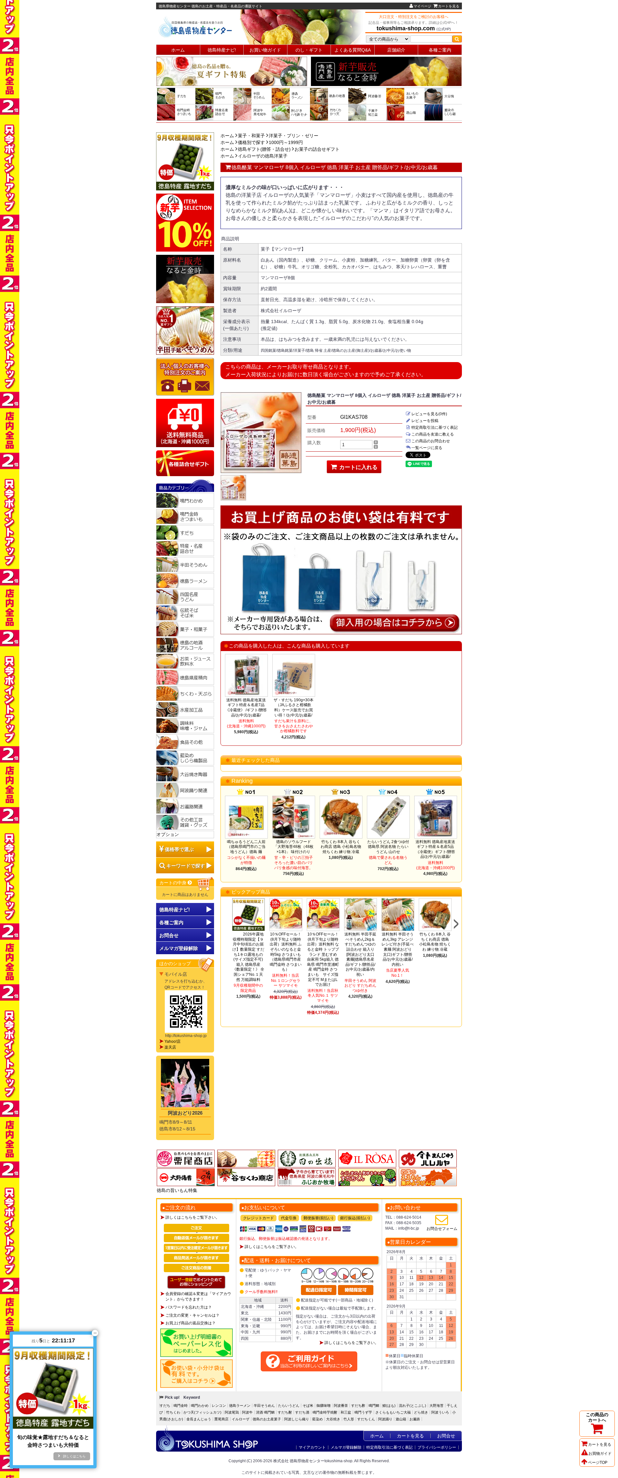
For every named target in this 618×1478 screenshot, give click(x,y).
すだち (165, 1405)
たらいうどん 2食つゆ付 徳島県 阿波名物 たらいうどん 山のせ (388, 847)
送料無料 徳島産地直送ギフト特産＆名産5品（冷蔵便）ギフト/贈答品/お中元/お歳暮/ (435, 849)
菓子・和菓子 (251, 135)
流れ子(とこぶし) (412, 1405)
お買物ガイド (600, 1453)
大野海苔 (436, 1405)
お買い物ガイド (265, 50)
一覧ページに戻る (426, 448)
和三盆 (346, 1412)
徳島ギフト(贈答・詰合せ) (264, 149)
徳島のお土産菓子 (267, 1419)
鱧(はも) (389, 1405)
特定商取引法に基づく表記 (434, 427)
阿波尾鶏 (232, 1412)
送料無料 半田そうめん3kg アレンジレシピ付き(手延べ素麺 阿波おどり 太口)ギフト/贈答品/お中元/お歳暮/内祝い (397, 949)
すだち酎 (285, 1412)
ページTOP (597, 1462)
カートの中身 (173, 882)
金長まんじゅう (198, 1419)
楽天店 (170, 1047)
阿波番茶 (341, 1405)
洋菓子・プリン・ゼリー (293, 135)
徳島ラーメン (239, 1405)
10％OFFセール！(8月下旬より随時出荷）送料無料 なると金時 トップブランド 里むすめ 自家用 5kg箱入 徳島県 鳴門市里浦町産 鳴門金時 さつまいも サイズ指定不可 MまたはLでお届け (323, 959)
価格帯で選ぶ (179, 849)
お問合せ (169, 935)
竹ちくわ (173, 1412)
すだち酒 (302, 1412)
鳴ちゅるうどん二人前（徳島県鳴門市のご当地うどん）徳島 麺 (246, 847)
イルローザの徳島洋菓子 (262, 155)
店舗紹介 (396, 50)
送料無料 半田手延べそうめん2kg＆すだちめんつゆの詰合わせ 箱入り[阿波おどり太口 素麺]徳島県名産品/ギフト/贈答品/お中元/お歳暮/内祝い (360, 954)
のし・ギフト (309, 50)
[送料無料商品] (185, 423)
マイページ (422, 6)
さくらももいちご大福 (393, 1412)
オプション (167, 834)
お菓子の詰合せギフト (317, 149)
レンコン (219, 1405)
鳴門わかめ (200, 1405)
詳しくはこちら (74, 1456)
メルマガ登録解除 (346, 1447)
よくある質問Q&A (352, 50)
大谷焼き (333, 1419)
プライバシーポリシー (436, 1447)
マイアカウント (312, 1447)
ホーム (178, 50)
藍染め (317, 1419)
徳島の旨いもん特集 (177, 1190)
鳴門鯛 (374, 1405)
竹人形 (348, 1419)
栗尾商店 (221, 1419)
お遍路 (414, 1419)
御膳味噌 (323, 1405)
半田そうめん (264, 1405)
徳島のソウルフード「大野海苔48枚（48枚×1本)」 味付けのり (294, 847)
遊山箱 (401, 1419)
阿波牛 (247, 1412)
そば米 (308, 1405)
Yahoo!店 (172, 1041)
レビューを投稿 (424, 420)
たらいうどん (288, 1405)
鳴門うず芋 (363, 1412)
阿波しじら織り (296, 1419)
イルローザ (240, 1419)
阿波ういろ (440, 1412)
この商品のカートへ (597, 1417)
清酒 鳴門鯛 (265, 1412)
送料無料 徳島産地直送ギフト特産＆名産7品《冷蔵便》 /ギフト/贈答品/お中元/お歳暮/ (246, 707)
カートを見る (448, 6)
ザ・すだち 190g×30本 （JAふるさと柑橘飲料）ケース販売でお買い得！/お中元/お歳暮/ (294, 707)
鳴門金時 (180, 1405)
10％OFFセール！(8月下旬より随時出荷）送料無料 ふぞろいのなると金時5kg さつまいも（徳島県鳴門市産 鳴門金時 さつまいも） (286, 952)
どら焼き (421, 1412)
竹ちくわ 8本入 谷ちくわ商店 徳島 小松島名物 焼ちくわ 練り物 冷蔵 (341, 847)
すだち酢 (358, 1405)
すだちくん (366, 1419)
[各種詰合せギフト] (185, 463)
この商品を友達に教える (432, 434)
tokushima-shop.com (406, 28)
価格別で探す (251, 142)
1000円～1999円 (286, 142)
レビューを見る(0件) (429, 414)
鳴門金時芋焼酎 (325, 1412)
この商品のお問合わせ (430, 441)
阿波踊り (385, 1419)
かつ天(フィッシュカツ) (202, 1412)
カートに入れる (358, 467)
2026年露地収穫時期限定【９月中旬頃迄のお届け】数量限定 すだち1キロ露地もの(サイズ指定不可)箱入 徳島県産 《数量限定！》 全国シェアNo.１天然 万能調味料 (248, 957)
